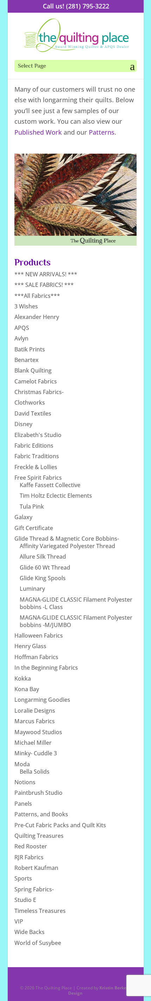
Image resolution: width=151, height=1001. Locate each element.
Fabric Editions (33, 445)
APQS (21, 328)
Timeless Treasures (40, 911)
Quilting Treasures (39, 836)
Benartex (26, 360)
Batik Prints (29, 349)
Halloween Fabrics (38, 635)
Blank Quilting (33, 370)
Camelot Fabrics (35, 381)
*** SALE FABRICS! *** (44, 285)
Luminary (32, 588)
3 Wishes (26, 306)
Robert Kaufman (36, 868)
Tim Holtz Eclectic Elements (56, 495)
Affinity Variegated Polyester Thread (67, 546)
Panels (23, 803)
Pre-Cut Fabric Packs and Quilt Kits (60, 825)
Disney (23, 424)
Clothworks (29, 402)
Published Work (38, 132)
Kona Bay (26, 689)
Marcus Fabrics (34, 721)
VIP (18, 921)
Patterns (101, 132)
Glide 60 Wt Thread (45, 567)
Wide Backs (29, 932)
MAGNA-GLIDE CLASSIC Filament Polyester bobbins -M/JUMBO (76, 621)
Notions (24, 782)
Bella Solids (35, 771)
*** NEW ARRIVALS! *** (45, 274)
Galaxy (23, 517)
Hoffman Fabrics (36, 657)
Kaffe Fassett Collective (50, 485)
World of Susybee (37, 943)
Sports (23, 878)
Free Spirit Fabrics (38, 477)
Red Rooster (30, 846)
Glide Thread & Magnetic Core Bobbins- (66, 538)
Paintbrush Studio (38, 793)
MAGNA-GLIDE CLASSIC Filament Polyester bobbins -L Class (76, 603)
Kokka (22, 678)
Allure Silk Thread (43, 556)
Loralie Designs (34, 710)
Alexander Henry (36, 317)
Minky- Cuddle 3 (35, 753)
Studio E (25, 900)
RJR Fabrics (29, 857)
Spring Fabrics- (34, 889)
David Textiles (32, 413)
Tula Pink (32, 506)
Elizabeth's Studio (37, 435)
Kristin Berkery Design (99, 990)
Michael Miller (33, 743)
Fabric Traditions (36, 456)
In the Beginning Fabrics (46, 667)
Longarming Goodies (42, 700)
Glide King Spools (43, 578)
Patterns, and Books (41, 814)
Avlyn (21, 338)
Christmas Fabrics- (39, 392)
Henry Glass (30, 646)
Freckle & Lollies (35, 467)
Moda (22, 764)
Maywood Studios (38, 732)
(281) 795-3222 (87, 6)
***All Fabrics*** (37, 296)
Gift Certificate (33, 528)
